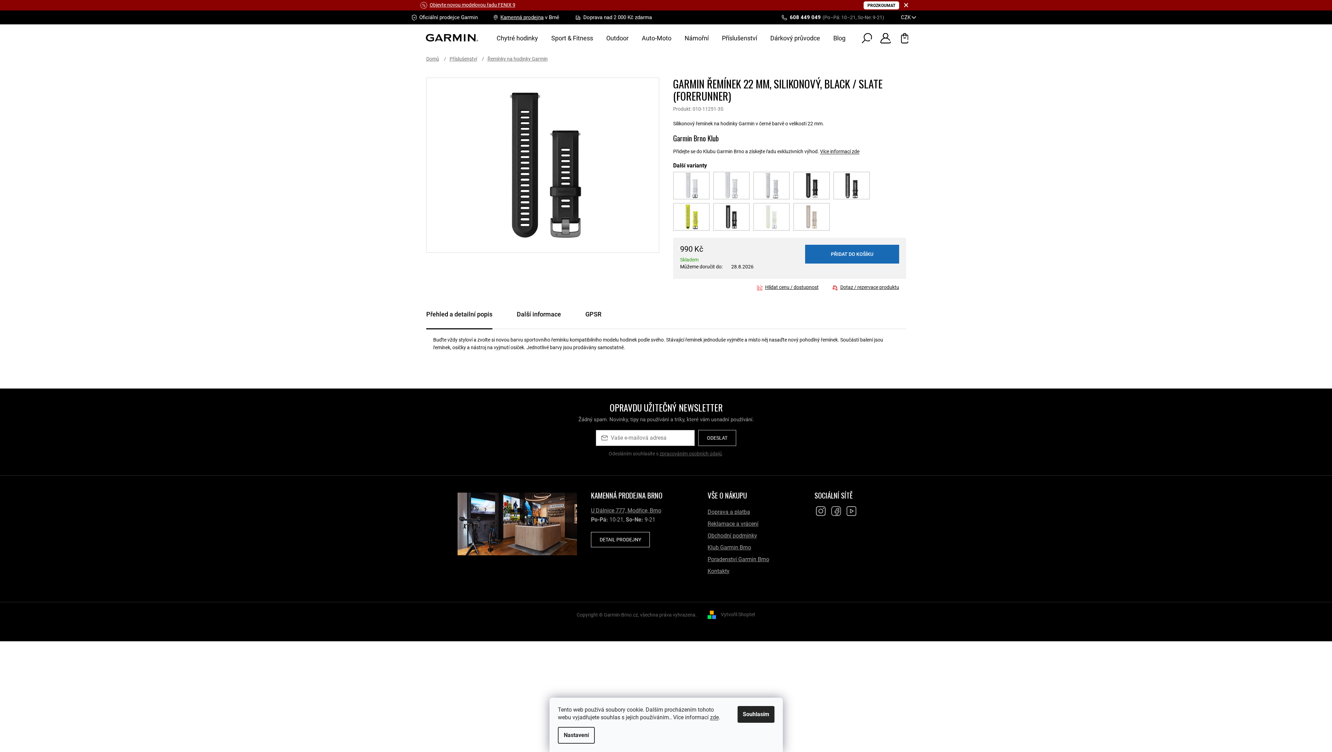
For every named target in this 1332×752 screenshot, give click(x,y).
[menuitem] (517, 38)
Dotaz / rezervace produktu (869, 287)
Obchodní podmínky (732, 535)
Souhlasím (756, 714)
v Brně (529, 17)
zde (714, 717)
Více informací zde (839, 151)
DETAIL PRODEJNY (620, 539)
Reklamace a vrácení (733, 523)
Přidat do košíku (852, 254)
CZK (906, 17)
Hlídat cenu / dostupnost (792, 287)
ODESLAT (717, 438)
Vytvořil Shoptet (738, 614)
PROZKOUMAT (881, 5)
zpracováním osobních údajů (691, 453)
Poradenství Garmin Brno (738, 559)
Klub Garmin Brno (729, 547)
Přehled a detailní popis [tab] (459, 314)
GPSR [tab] (593, 314)
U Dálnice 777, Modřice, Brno (626, 510)
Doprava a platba (729, 512)
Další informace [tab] (539, 314)
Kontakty (719, 571)
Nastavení (576, 735)
